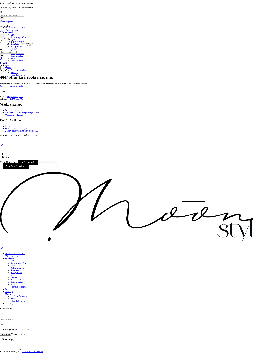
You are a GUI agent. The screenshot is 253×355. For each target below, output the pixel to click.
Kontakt (8, 126)
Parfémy (14, 72)
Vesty (13, 58)
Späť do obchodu (27, 162)
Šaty (12, 34)
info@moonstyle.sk (15, 96)
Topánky (9, 65)
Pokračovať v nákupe (16, 166)
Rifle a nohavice (17, 268)
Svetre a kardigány (18, 37)
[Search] (2, 18)
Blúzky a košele (17, 53)
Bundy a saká (16, 272)
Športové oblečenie (18, 61)
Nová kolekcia (15, 27)
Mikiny (14, 49)
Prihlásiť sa (5, 334)
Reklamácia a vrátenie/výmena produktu (22, 112)
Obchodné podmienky (14, 115)
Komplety (15, 270)
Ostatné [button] (8, 68)
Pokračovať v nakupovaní (32, 352)
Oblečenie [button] (9, 32)
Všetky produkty (12, 30)
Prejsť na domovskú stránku (11, 86)
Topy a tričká (16, 265)
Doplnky (9, 63)
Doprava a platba (12, 110)
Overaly (14, 277)
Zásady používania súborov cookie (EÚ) (22, 131)
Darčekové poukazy (19, 70)
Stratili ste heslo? (22, 329)
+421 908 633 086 (15, 99)
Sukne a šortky (17, 56)
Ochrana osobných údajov (16, 128)
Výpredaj (9, 303)
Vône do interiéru (18, 301)
